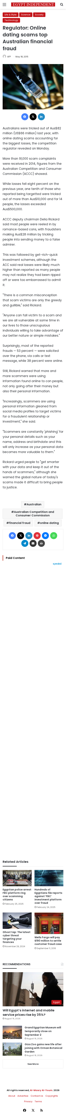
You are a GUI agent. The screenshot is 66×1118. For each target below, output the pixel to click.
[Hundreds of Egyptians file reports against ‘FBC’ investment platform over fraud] (49, 878)
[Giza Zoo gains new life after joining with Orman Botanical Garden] (12, 1049)
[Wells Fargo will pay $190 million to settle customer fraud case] (49, 923)
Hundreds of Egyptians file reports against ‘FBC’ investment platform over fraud (48, 896)
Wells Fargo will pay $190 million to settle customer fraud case (48, 941)
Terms (38, 1101)
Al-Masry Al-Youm (41, 1090)
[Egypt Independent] (33, 4)
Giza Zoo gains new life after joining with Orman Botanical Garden (43, 1048)
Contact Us (37, 1096)
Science (25, 14)
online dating (49, 523)
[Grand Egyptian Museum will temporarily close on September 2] (12, 1032)
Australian (34, 504)
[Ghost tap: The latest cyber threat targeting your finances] (17, 920)
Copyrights (51, 1096)
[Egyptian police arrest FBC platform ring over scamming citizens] (17, 878)
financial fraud (19, 523)
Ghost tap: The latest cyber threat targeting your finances (16, 937)
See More (33, 1064)
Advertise (22, 1096)
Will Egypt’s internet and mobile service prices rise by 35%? (28, 1012)
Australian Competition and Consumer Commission (34, 513)
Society (39, 14)
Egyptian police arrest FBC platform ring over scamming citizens (17, 894)
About (11, 1096)
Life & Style (11, 14)
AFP (9, 56)
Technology (11, 20)
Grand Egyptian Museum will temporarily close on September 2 (43, 1031)
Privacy (28, 1101)
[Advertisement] (33, 712)
